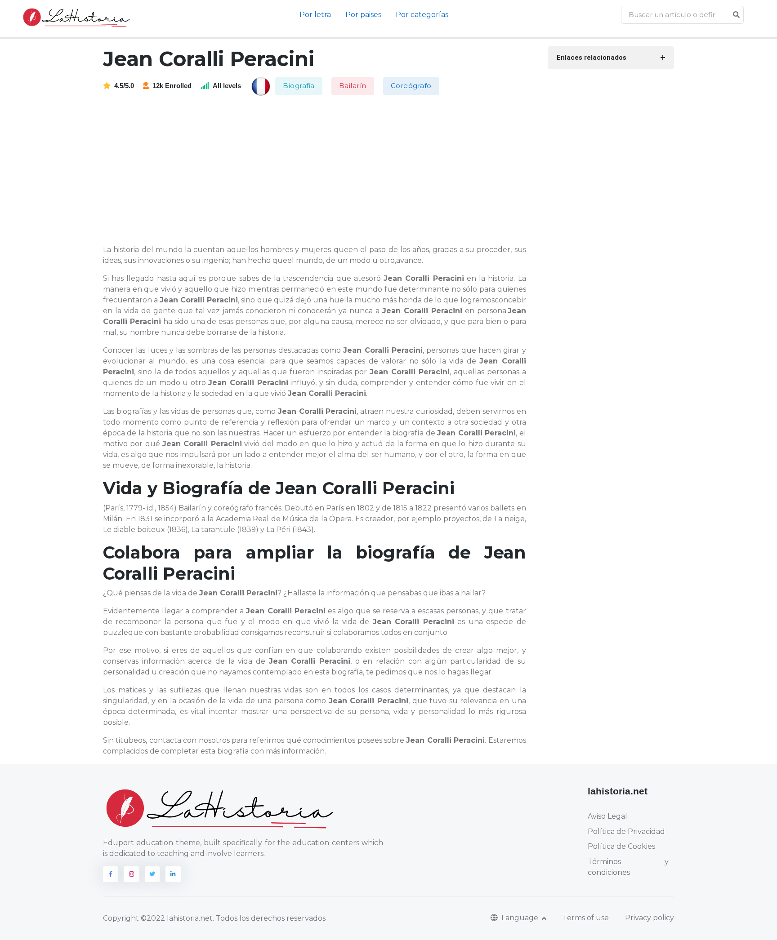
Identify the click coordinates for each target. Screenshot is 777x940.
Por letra (315, 14)
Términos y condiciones (628, 867)
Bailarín (352, 85)
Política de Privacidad (626, 831)
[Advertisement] (320, 171)
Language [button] (520, 917)
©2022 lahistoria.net (177, 918)
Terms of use (586, 917)
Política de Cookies (621, 846)
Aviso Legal (607, 816)
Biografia (299, 85)
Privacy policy (649, 917)
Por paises (363, 14)
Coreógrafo (411, 85)
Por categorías (422, 14)
